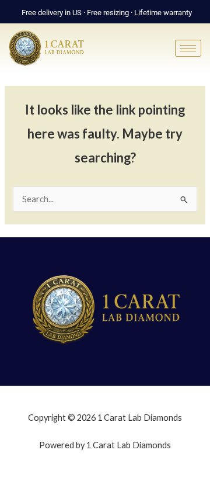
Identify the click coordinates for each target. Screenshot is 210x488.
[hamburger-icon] (188, 48)
